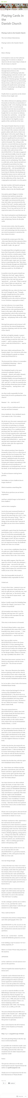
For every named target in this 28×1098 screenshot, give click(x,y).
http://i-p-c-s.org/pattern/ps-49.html (12, 1034)
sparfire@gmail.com (14, 1067)
